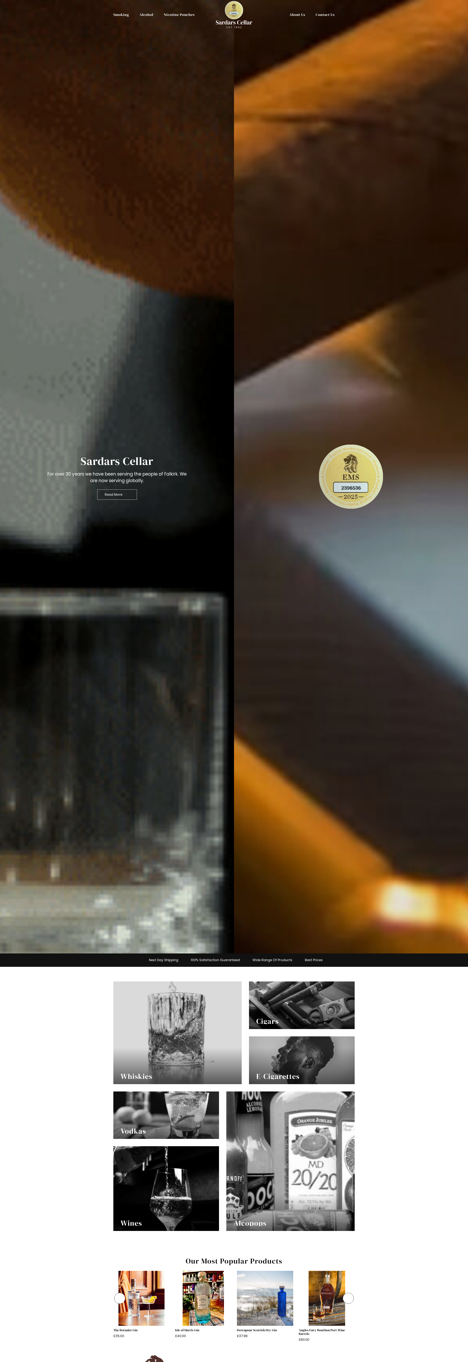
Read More (113, 494)
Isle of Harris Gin (187, 1330)
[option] (117, 476)
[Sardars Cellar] (351, 477)
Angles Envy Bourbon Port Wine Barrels (322, 1332)
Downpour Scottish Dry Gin (257, 1330)
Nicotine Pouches (179, 14)
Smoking (121, 14)
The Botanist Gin (125, 1330)
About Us (297, 14)
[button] (120, 1298)
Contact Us (325, 14)
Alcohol (146, 14)
